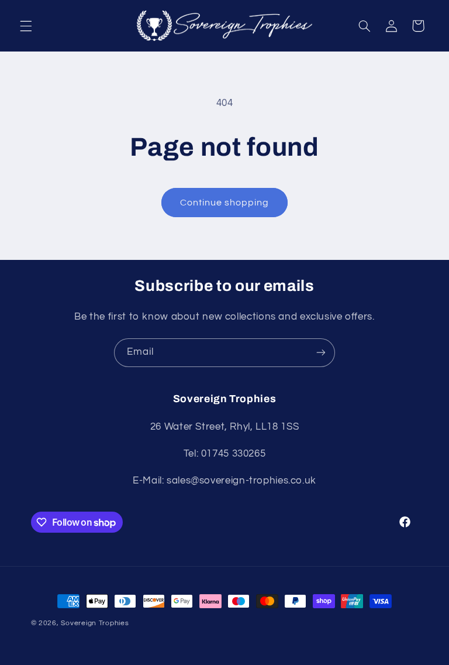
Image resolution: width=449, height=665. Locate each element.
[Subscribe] (321, 352)
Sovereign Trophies (95, 623)
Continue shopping (225, 202)
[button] (25, 25)
